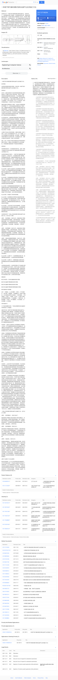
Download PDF (42, 17)
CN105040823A (5, 582)
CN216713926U (5, 591)
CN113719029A (5, 547)
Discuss (39, 64)
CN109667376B (5, 562)
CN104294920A (5, 576)
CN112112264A (5, 565)
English (46, 23)
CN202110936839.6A (7, 632)
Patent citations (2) (44, 58)
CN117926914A (5, 515)
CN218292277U (5, 588)
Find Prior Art (52, 17)
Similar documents (47, 59)
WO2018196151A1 (6, 550)
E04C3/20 (6, 50)
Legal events (40, 59)
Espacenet (46, 63)
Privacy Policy (41, 677)
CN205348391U (5, 570)
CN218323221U (5, 594)
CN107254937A (5, 567)
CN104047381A (5, 606)
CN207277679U (5, 597)
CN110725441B (5, 579)
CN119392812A (5, 528)
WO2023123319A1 (6, 585)
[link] (16, 53)
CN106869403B (5, 600)
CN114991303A (5, 507)
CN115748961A (5, 573)
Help (47, 677)
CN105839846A (5, 556)
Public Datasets (27, 677)
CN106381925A (5, 553)
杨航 (46, 25)
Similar (40, 19)
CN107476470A (5, 559)
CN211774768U (5, 609)
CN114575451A (5, 502)
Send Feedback (18, 677)
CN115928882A (5, 618)
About (11, 677)
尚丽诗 (48, 25)
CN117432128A (5, 511)
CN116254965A (5, 615)
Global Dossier (52, 63)
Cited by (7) (50, 58)
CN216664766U (5, 603)
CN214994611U (5, 612)
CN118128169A (5, 524)
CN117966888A (5, 520)
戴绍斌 (42, 25)
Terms (34, 677)
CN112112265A (5, 485)
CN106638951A (5, 481)
